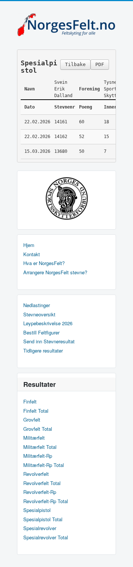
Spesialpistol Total (42, 519)
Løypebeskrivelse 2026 (47, 323)
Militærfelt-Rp (37, 456)
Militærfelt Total (40, 447)
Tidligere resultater (43, 350)
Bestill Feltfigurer (41, 332)
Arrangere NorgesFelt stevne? (55, 272)
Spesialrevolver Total (45, 537)
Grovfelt (31, 419)
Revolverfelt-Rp (39, 492)
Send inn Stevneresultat (49, 341)
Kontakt (31, 254)
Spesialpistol (37, 510)
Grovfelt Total (37, 429)
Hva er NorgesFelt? (44, 263)
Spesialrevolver (39, 528)
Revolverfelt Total (42, 483)
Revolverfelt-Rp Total (45, 501)
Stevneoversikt (39, 314)
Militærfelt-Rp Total (43, 465)
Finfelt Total (35, 411)
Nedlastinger (36, 305)
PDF (99, 64)
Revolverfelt (36, 474)
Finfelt (30, 401)
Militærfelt (34, 437)
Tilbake (75, 64)
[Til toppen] (121, 555)
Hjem (28, 245)
